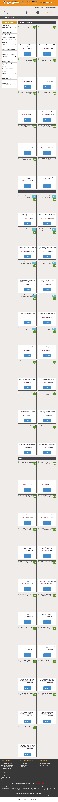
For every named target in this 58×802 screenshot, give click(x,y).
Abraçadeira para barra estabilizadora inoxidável (47, 713)
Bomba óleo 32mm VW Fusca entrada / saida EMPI (47, 78)
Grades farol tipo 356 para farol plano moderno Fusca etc (27, 314)
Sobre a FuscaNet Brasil (7, 769)
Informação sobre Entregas (7, 765)
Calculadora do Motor (44, 763)
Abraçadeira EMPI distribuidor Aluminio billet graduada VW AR (47, 680)
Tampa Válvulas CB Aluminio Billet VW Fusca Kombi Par (47, 215)
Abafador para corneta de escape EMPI (27, 580)
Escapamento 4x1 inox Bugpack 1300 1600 (47, 177)
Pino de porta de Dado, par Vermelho (47, 347)
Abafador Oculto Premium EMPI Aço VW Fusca (27, 547)
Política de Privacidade (6, 766)
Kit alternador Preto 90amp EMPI (47, 44)
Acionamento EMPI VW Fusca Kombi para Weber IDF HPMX (27, 746)
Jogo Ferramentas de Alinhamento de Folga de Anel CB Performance (47, 248)
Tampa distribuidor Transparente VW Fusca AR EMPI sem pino (27, 281)
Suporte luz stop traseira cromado (27, 444)
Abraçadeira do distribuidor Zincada (27, 646)
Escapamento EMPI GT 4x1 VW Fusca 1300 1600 (27, 177)
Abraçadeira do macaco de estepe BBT (47, 646)
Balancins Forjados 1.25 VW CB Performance (27, 111)
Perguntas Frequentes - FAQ (8, 763)
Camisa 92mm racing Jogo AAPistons (27, 215)
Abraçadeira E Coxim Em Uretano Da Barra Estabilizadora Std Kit (27, 680)
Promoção (22, 766)
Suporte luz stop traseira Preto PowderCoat (47, 412)
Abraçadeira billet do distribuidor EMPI (27, 613)
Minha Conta (4, 775)
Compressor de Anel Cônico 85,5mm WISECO (47, 281)
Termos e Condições (6, 768)
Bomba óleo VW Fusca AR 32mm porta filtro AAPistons (27, 78)
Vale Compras (4, 780)
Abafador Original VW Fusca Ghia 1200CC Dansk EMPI (47, 547)
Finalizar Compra (5, 778)
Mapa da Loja (23, 765)
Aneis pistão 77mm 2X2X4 (27, 481)
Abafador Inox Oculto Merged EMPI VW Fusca (47, 514)
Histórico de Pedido (6, 777)
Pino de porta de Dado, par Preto (27, 379)
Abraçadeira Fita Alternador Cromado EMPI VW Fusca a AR (27, 713)
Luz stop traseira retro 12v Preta (47, 379)
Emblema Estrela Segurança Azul (47, 444)
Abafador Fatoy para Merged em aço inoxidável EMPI (27, 514)
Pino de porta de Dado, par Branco (27, 346)
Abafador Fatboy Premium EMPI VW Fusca (47, 481)
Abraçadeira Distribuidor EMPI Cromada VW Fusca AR (47, 613)
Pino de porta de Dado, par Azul (47, 313)
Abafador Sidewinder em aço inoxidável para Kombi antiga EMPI (47, 580)
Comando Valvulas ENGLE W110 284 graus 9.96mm (47, 144)
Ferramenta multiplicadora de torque (27, 45)
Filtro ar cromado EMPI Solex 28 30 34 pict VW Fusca (27, 144)
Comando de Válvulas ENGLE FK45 (27, 247)
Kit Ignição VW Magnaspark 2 (47, 111)
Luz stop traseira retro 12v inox (27, 411)
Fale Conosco (23, 763)
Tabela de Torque (43, 765)
